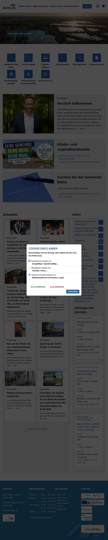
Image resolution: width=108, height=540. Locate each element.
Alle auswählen (38, 287)
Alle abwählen (57, 287)
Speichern (72, 292)
